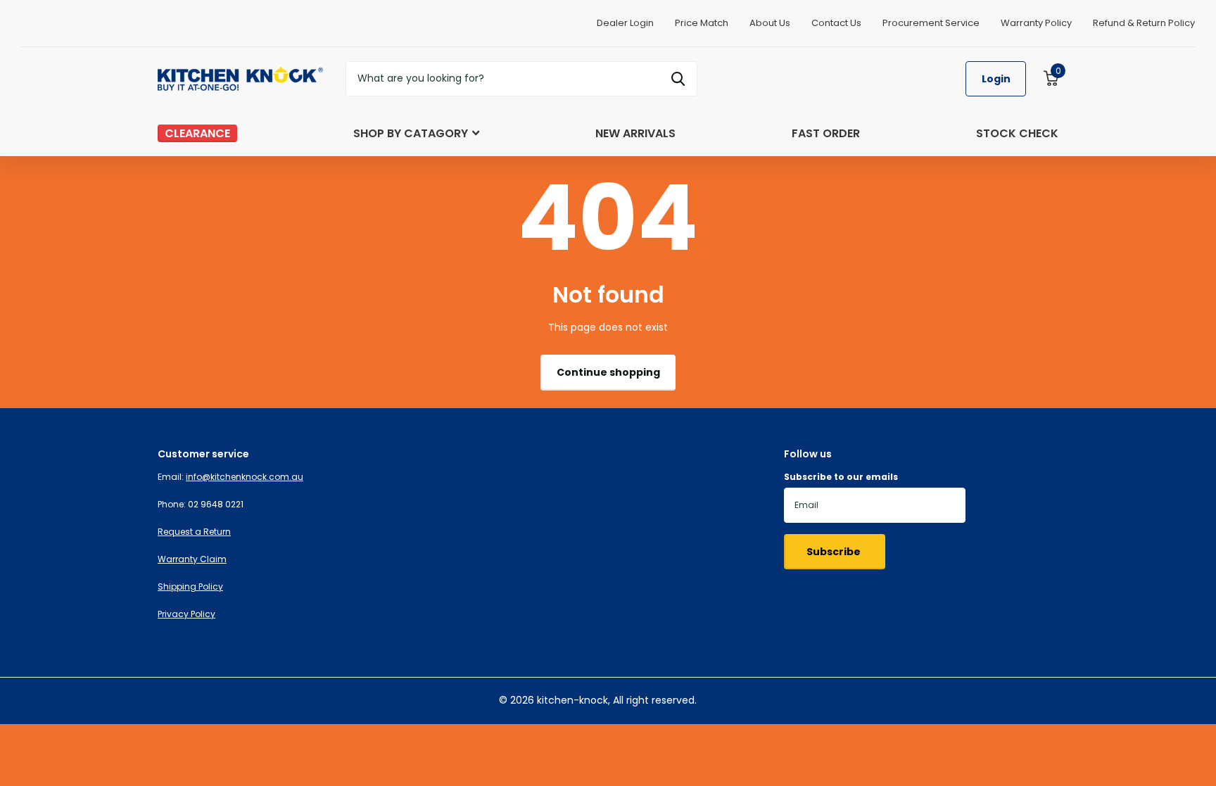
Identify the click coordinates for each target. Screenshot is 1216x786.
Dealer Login (625, 23)
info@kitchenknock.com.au (244, 477)
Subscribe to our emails (841, 477)
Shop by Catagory (410, 133)
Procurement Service (931, 23)
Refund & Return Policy (1144, 23)
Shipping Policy (190, 586)
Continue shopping (608, 372)
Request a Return (194, 532)
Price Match (701, 23)
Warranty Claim (192, 559)
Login (996, 79)
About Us (769, 23)
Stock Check (1017, 133)
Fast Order (826, 133)
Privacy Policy (186, 614)
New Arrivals (635, 133)
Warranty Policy (1036, 23)
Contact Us (836, 23)
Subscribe (834, 552)
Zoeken (678, 78)
